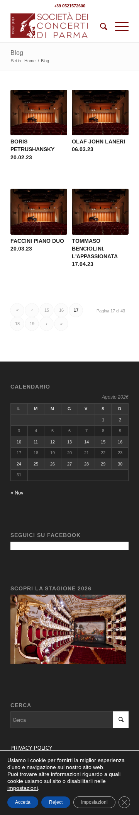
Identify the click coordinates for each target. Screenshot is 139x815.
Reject (56, 802)
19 (32, 323)
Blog (16, 52)
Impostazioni (94, 802)
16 (61, 310)
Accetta (23, 802)
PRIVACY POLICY (32, 748)
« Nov (17, 493)
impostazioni (22, 788)
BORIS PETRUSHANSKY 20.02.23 (32, 149)
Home (30, 60)
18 (17, 323)
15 (46, 310)
